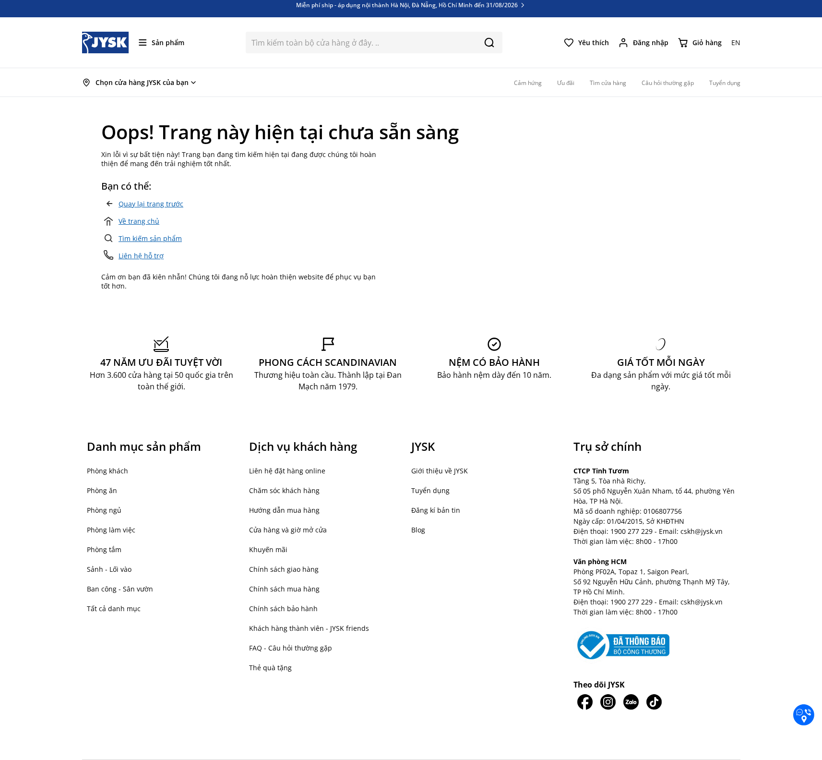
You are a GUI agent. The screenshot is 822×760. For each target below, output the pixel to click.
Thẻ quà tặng (270, 667)
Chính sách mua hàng (284, 588)
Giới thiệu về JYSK (439, 470)
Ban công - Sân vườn (120, 588)
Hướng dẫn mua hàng (284, 510)
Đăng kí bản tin (435, 510)
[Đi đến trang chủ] (105, 42)
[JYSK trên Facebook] (584, 701)
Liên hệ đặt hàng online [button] (287, 470)
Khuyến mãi (268, 549)
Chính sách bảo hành (283, 608)
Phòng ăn (102, 490)
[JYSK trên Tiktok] (654, 701)
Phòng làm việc (111, 529)
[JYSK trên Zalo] (631, 701)
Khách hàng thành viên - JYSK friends (309, 628)
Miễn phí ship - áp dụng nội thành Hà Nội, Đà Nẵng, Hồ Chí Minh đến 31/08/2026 (407, 11)
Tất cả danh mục (114, 608)
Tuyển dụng (430, 490)
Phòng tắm (104, 549)
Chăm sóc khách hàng (284, 490)
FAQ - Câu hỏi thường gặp (290, 647)
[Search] (489, 42)
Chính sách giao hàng (284, 569)
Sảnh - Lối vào (109, 569)
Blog (418, 529)
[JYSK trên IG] (607, 701)
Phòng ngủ (104, 510)
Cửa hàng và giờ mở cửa (288, 529)
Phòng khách (107, 470)
